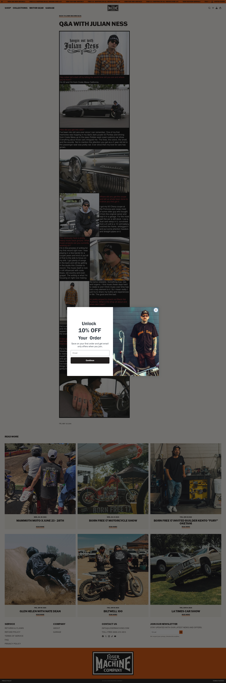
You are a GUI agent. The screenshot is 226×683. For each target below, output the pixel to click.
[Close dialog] (156, 310)
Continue (90, 360)
